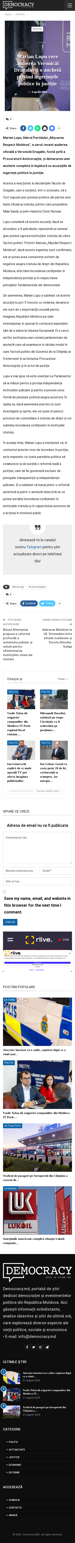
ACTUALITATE (12, 1125)
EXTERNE (9, 1000)
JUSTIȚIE (14, 1457)
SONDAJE (14, 1500)
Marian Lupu (18, 587)
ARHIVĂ (13, 1515)
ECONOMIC (10, 1188)
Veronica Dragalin (37, 587)
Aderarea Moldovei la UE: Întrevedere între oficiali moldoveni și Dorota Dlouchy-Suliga (57, 638)
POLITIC (37, 29)
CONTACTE (15, 1507)
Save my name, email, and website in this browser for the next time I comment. (37, 905)
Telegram (34, 547)
